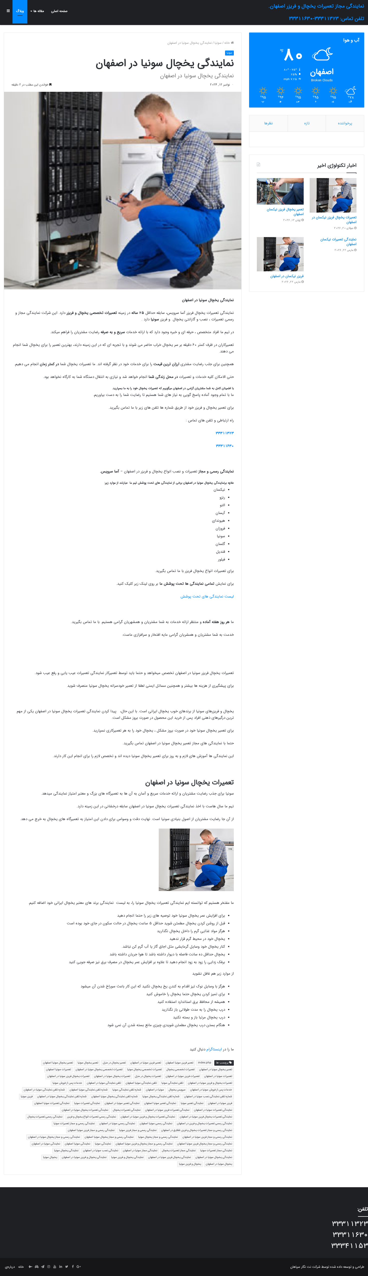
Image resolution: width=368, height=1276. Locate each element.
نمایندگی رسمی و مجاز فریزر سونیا (137, 1130)
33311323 (225, 433)
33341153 (349, 1246)
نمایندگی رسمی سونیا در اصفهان (117, 1123)
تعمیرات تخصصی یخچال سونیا (144, 1069)
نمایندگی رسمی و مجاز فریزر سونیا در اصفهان (207, 1137)
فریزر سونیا (27, 1096)
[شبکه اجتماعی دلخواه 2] (31, 1267)
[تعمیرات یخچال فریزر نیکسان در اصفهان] (333, 195)
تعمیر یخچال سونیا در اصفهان (215, 1069)
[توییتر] (67, 1267)
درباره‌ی (10, 1266)
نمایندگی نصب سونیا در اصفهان (100, 1150)
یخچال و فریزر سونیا (190, 1164)
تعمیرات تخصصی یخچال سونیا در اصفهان (99, 1069)
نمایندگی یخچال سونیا (66, 1150)
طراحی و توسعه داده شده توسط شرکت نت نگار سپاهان (327, 1266)
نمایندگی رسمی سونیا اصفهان (156, 1123)
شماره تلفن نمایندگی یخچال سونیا (160, 1096)
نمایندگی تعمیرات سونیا (87, 1103)
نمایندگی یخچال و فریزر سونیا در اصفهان (84, 1157)
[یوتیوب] (55, 1267)
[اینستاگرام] (49, 1267)
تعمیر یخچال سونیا (88, 1063)
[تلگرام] (43, 1267)
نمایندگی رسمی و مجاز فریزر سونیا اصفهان (91, 1130)
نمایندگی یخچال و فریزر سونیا (127, 1157)
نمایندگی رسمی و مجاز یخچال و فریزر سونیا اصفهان (144, 1144)
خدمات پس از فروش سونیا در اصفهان (211, 1090)
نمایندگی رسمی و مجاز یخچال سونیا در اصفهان (54, 1137)
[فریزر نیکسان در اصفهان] (280, 254)
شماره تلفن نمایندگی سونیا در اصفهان (44, 1090)
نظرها (268, 123)
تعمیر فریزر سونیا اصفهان (179, 1063)
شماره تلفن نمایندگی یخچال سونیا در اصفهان (62, 1096)
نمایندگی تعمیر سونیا (192, 1103)
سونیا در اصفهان (155, 1090)
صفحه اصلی (59, 11)
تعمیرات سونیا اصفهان (58, 1069)
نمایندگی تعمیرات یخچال (126, 1110)
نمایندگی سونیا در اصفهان (46, 1144)
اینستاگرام (214, 1049)
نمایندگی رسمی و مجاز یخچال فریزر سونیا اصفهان (204, 1144)
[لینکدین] (61, 1267)
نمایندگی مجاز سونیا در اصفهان (140, 1150)
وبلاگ (20, 11)
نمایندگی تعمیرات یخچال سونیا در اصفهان (85, 1110)
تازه (307, 123)
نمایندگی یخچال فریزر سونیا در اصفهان (169, 1157)
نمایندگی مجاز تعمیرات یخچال (179, 1150)
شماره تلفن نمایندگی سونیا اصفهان (89, 1090)
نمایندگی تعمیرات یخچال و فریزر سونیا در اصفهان (148, 1117)
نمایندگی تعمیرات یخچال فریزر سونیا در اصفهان (206, 1117)
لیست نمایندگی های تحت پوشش (207, 596)
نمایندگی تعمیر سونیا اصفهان (160, 1103)
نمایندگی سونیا (103, 1144)
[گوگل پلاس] (79, 1267)
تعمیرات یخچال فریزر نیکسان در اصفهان (334, 220)
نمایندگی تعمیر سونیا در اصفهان (122, 1103)
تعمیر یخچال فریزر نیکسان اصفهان (285, 212)
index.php (204, 1063)
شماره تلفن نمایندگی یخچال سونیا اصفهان (114, 1096)
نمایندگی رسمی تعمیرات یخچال (45, 1117)
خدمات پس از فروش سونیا (67, 1083)
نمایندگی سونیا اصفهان (77, 1144)
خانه (227, 43)
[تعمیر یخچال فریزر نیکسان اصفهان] (280, 191)
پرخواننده (345, 123)
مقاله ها (39, 11)
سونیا (218, 43)
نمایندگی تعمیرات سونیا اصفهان (51, 1103)
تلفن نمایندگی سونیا (172, 1083)
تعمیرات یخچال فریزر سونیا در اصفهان (68, 1076)
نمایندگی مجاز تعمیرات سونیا (216, 1150)
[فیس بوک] (73, 1267)
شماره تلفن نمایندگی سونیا (126, 1090)
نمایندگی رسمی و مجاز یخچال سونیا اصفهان (109, 1137)
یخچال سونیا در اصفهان (219, 1164)
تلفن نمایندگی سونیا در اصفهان (104, 1083)
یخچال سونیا (50, 1157)
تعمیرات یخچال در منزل (148, 1076)
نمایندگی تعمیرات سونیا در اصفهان (213, 1110)
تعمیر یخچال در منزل (114, 1063)
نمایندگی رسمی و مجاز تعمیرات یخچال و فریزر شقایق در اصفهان (196, 1130)
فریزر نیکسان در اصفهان (287, 276)
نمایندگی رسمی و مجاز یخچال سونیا (158, 1137)
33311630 (225, 446)
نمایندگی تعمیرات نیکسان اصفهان (338, 242)
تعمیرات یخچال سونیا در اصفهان (112, 1076)
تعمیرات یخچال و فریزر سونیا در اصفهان (210, 1083)
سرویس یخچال (177, 1090)
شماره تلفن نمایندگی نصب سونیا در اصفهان (208, 1096)
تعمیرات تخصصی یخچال (180, 1069)
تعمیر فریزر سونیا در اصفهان (145, 1063)
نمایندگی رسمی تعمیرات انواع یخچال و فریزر (91, 1117)
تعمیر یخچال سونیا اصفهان (58, 1063)
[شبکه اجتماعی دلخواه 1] (37, 1267)
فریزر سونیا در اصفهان (220, 1103)
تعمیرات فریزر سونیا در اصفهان (183, 1076)
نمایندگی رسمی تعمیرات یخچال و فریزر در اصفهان (204, 1123)
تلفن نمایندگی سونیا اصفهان (141, 1083)
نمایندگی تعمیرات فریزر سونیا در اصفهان (167, 1110)
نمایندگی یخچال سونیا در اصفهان (214, 1157)
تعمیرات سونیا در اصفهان (218, 1076)
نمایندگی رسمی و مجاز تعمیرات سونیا (74, 1123)
